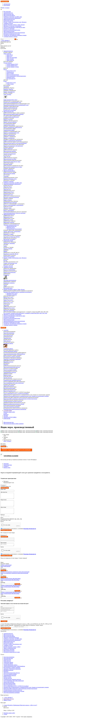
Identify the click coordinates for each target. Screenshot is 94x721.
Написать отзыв (4, 487)
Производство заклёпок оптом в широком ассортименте (18, 292)
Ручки (5, 81)
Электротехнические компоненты (12, 18)
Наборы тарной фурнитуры (10, 107)
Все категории (7, 11)
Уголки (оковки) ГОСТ (12, 64)
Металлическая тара (9, 14)
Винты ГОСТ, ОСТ (8, 297)
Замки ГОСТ (9, 55)
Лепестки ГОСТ (8, 186)
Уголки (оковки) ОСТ (11, 65)
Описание (6, 463)
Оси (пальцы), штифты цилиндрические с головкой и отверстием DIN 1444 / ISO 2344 (25, 313)
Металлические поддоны (10, 159)
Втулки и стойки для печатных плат (13, 644)
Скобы (5, 246)
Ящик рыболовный (5, 566)
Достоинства (4, 492)
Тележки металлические (10, 153)
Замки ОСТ (9, 56)
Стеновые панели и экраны (10, 36)
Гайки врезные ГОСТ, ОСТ (10, 99)
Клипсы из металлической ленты (12, 30)
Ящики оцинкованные (9, 135)
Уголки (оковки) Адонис (12, 66)
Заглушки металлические (10, 280)
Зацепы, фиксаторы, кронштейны (12, 231)
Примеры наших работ (9, 412)
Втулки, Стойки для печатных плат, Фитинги (15, 22)
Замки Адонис (10, 59)
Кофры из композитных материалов (13, 140)
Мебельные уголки (8, 219)
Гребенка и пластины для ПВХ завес (13, 16)
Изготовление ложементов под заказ (13, 167)
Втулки (5, 260)
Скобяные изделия (8, 23)
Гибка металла (7, 340)
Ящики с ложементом (9, 138)
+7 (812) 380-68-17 (5, 40)
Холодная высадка (8, 335)
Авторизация (7, 4)
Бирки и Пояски (8, 199)
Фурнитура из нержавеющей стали (12, 102)
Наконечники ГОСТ (9, 192)
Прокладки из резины (9, 256)
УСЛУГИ (6, 330)
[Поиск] (17, 39)
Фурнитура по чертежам (10, 110)
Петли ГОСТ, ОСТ (11, 70)
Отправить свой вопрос (6, 555)
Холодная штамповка (9, 332)
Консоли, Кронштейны (9, 269)
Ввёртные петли (10, 227)
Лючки (5, 285)
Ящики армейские (8, 148)
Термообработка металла (10, 372)
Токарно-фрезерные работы (10, 351)
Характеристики (8, 465)
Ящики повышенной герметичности (13, 127)
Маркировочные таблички (10, 202)
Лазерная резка (7, 338)
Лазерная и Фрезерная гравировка (12, 359)
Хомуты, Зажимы (8, 248)
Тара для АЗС (7, 156)
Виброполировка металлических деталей (14, 404)
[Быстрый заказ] (7, 577)
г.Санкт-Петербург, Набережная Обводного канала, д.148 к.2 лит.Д (20, 705)
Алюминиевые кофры (9, 130)
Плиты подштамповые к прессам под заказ (14, 27)
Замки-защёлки (7, 53)
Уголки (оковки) (8, 62)
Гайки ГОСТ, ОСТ (8, 300)
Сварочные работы (8, 343)
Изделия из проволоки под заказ (12, 34)
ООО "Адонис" (7, 441)
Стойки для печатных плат (10, 263)
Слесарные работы (8, 348)
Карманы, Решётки (8, 89)
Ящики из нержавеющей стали (11, 132)
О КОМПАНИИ (8, 410)
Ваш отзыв (3, 507)
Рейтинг (3, 514)
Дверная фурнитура (11, 226)
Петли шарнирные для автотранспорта (16, 76)
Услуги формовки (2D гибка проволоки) (14, 383)
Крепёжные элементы (9, 282)
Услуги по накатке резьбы (10, 369)
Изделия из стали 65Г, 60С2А (11, 254)
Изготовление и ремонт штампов (12, 356)
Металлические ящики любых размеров (14, 114)
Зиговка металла (8, 377)
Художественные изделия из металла (13, 401)
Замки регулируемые (11, 57)
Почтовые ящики (8, 164)
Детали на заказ (7, 207)
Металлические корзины (10, 151)
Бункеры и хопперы (9, 181)
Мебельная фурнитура (9, 19)
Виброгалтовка (7, 375)
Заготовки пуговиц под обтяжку (12, 236)
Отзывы (6, 466)
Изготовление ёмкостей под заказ (12, 161)
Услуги (2, 654)
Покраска (6, 364)
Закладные (6, 305)
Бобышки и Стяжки (8, 234)
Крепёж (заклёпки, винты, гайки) (12, 646)
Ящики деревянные (8, 169)
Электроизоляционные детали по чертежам (14, 213)
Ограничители (10, 72)
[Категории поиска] (1, 9)
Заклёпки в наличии (11, 294)
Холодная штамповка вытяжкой (12, 406)
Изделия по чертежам (9, 28)
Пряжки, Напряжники (9, 91)
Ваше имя (3, 489)
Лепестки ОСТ (7, 189)
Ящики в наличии (8, 119)
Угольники (6, 86)
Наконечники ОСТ (8, 194)
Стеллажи (6, 176)
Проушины (6, 275)
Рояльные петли (10, 77)
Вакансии (6, 414)
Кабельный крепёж (8, 20)
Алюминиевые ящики (9, 124)
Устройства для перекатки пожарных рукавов (15, 35)
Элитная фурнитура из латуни (14, 228)
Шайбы (5, 251)
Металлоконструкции (9, 31)
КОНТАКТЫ (7, 418)
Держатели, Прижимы (9, 243)
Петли (5, 69)
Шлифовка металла (8, 361)
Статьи (5, 413)
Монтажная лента (8, 288)
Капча (2, 521)
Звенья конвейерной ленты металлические (14, 32)
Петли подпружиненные (12, 74)
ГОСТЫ (6, 415)
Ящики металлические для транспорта (13, 145)
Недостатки (3, 499)
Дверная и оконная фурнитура (11, 225)
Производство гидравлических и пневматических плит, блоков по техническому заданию (26, 396)
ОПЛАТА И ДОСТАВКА (10, 417)
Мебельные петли (8, 217)
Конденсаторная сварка (9, 388)
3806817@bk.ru (7, 700)
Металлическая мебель (9, 15)
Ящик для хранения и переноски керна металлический (14, 573)
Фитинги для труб (8, 265)
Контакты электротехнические (11, 197)
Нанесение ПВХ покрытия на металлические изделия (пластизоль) (20, 398)
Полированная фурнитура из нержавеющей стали (16, 105)
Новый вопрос (4, 536)
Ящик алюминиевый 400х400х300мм (10, 593)
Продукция (3, 631)
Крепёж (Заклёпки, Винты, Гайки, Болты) (14, 24)
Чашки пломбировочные (10, 648)
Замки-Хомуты (10, 60)
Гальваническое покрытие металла (12, 380)
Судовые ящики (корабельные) (11, 116)
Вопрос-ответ (7, 467)
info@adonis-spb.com (9, 698)
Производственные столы (10, 178)
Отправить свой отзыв (6, 530)
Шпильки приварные (9, 310)
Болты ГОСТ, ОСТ (8, 302)
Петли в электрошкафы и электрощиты (13, 205)
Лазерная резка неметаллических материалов (15, 409)
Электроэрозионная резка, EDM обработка (14, 354)
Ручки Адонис (10, 84)
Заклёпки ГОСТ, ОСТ (11, 293)
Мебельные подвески (9, 222)
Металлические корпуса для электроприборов (15, 143)
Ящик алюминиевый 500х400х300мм (10, 586)
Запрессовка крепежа (9, 385)
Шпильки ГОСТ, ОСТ (9, 308)
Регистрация (7, 5)
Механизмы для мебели (9, 239)
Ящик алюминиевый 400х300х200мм (10, 580)
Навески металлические (10, 272)
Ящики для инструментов (10, 122)
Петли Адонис (10, 73)
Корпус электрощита (9, 210)
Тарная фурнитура (8, 12)
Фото (2, 517)
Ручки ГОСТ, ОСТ (11, 82)
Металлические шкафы (9, 173)
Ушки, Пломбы (7, 94)
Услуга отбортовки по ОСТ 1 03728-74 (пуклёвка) (16, 393)
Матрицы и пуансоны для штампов (12, 26)
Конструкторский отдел (9, 390)
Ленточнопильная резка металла (12, 367)
